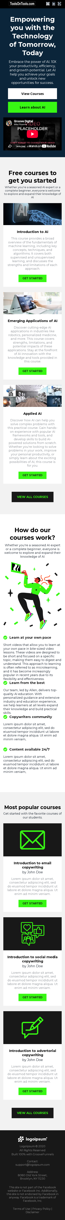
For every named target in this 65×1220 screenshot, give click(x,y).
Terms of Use (21, 1208)
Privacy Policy (41, 1208)
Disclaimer (32, 1212)
